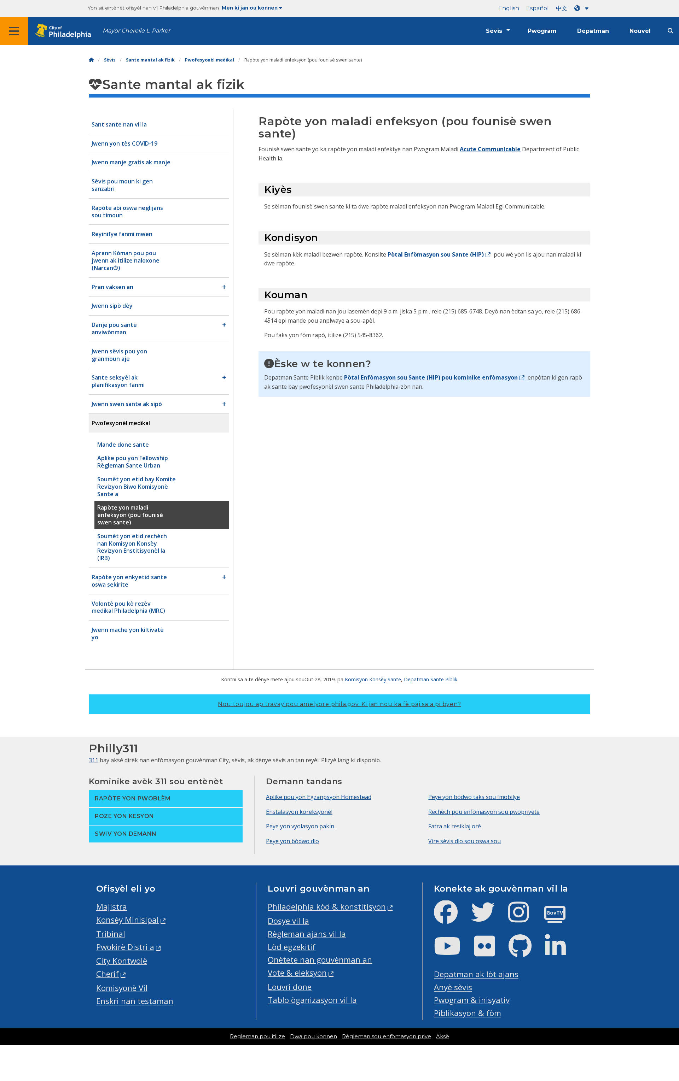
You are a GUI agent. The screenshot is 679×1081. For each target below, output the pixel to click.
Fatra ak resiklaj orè (454, 826)
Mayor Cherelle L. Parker (136, 30)
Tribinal (110, 933)
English (508, 8)
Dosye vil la (288, 920)
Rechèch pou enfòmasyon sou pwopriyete (484, 812)
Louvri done (290, 986)
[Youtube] (453, 951)
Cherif (107, 973)
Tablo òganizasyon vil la (312, 999)
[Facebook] (451, 917)
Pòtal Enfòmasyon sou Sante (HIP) (436, 254)
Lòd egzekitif (291, 946)
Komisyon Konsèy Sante (373, 679)
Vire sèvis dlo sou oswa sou (464, 841)
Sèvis (494, 31)
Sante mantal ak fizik (150, 60)
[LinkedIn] (561, 951)
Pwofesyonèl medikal (209, 60)
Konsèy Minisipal (127, 919)
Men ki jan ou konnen (250, 8)
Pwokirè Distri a (125, 946)
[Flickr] (490, 951)
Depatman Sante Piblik (430, 679)
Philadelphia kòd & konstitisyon (327, 906)
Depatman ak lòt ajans (476, 974)
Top (660, 1023)
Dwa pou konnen (313, 1036)
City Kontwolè (121, 960)
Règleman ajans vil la (307, 933)
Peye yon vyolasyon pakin (300, 826)
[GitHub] (526, 951)
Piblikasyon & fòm (467, 1012)
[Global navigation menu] (14, 31)
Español (537, 8)
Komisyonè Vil (121, 987)
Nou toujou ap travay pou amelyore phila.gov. (339, 704)
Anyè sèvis (453, 987)
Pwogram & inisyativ (472, 999)
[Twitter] (488, 917)
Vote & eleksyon (297, 972)
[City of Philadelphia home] (65, 31)
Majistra (111, 906)
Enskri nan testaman (134, 1000)
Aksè (442, 1036)
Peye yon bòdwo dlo (292, 841)
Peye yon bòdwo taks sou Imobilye (474, 797)
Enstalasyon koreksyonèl (299, 812)
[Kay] (91, 60)
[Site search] (670, 31)
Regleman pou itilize (257, 1036)
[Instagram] (524, 917)
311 (93, 760)
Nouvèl (640, 31)
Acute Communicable (490, 149)
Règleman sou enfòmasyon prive (386, 1036)
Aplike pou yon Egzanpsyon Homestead (318, 797)
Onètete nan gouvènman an (320, 959)
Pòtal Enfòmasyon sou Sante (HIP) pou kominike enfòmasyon (431, 377)
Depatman (593, 31)
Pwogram (542, 31)
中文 (561, 8)
